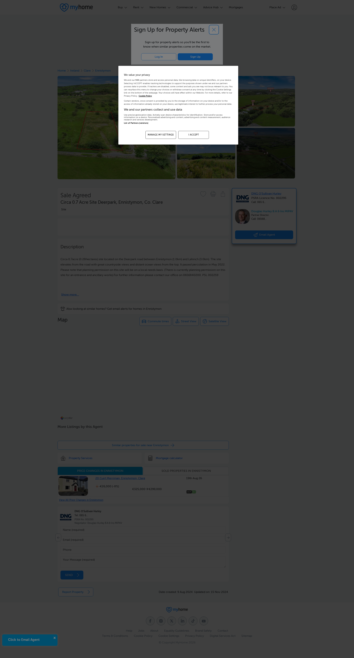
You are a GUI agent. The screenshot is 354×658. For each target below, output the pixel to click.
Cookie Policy (145, 96)
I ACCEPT (193, 134)
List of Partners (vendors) (136, 123)
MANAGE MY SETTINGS (161, 134)
